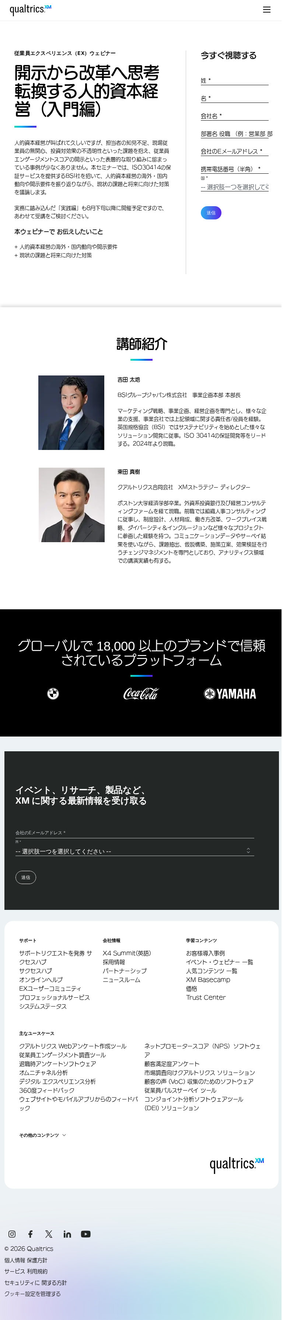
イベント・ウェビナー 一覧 (219, 962)
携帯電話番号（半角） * (231, 169)
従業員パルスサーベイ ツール (180, 1090)
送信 (211, 212)
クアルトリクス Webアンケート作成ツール (72, 1046)
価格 (191, 988)
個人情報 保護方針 (26, 1260)
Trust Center (206, 997)
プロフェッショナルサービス (54, 997)
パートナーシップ (125, 971)
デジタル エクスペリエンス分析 (57, 1081)
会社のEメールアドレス (232, 151)
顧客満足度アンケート (172, 1064)
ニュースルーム (121, 980)
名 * (206, 98)
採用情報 (114, 962)
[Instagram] (12, 1234)
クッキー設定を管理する (32, 1293)
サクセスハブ (35, 971)
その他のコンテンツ (39, 1135)
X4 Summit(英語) (127, 953)
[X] (49, 1234)
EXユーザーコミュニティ (50, 988)
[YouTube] (86, 1234)
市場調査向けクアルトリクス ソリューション (199, 1072)
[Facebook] (30, 1234)
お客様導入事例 (205, 953)
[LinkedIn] (67, 1234)
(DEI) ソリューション (171, 1108)
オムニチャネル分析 (43, 1072)
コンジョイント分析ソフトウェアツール (193, 1099)
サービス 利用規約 (26, 1271)
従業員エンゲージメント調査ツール (62, 1055)
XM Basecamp (208, 980)
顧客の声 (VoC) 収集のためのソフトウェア (199, 1081)
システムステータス (43, 1006)
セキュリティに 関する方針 (35, 1282)
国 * (204, 178)
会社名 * (211, 116)
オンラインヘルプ (41, 980)
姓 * (206, 80)
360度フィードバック (46, 1090)
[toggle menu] (267, 10)
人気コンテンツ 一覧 (211, 971)
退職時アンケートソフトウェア (57, 1064)
